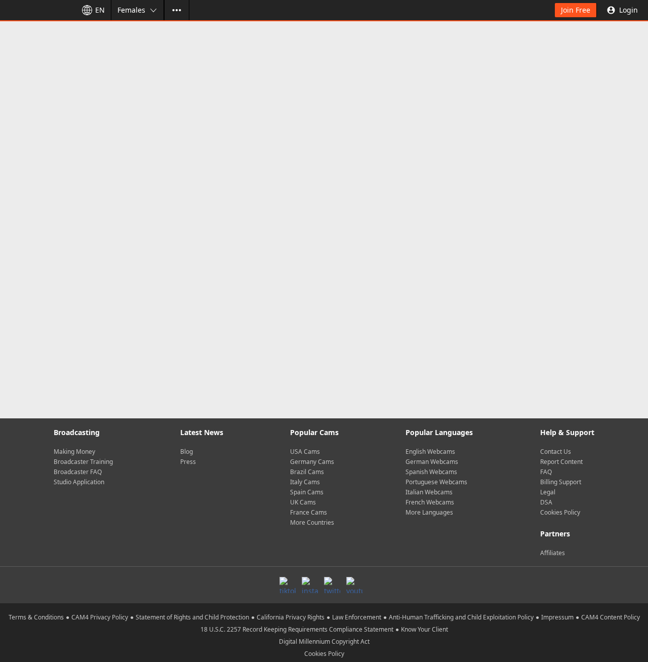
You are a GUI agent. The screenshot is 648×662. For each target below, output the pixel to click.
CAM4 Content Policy (610, 617)
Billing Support (560, 482)
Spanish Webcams (431, 472)
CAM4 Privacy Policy (99, 617)
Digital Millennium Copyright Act (324, 641)
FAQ (546, 472)
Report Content (561, 461)
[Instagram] (310, 585)
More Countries (312, 522)
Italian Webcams (429, 492)
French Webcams (430, 502)
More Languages (429, 512)
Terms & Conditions (36, 617)
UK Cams (303, 502)
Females (131, 10)
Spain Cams (306, 492)
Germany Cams (312, 461)
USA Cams (305, 451)
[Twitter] (332, 585)
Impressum (557, 617)
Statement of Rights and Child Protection (192, 617)
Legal (547, 492)
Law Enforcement (356, 617)
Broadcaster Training (83, 461)
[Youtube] (354, 585)
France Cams (308, 512)
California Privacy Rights (291, 617)
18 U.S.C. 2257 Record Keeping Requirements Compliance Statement (296, 629)
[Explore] (177, 10)
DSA (546, 502)
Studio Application (79, 482)
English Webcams (430, 451)
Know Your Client (424, 629)
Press (188, 461)
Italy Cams (305, 482)
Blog (186, 451)
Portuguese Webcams (436, 482)
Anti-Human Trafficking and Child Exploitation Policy (461, 617)
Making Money (74, 451)
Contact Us (555, 451)
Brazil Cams (307, 472)
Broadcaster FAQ (78, 472)
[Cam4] (36, 10)
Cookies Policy (560, 512)
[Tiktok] (287, 585)
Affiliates (552, 553)
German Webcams (432, 461)
